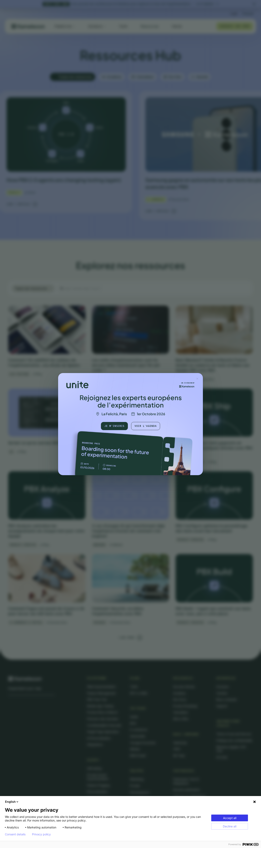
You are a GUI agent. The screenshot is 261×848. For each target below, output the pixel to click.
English (10, 801)
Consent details (15, 834)
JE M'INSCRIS (114, 425)
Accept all (229, 818)
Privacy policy (41, 834)
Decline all (229, 826)
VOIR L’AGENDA (145, 425)
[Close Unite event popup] (197, 378)
